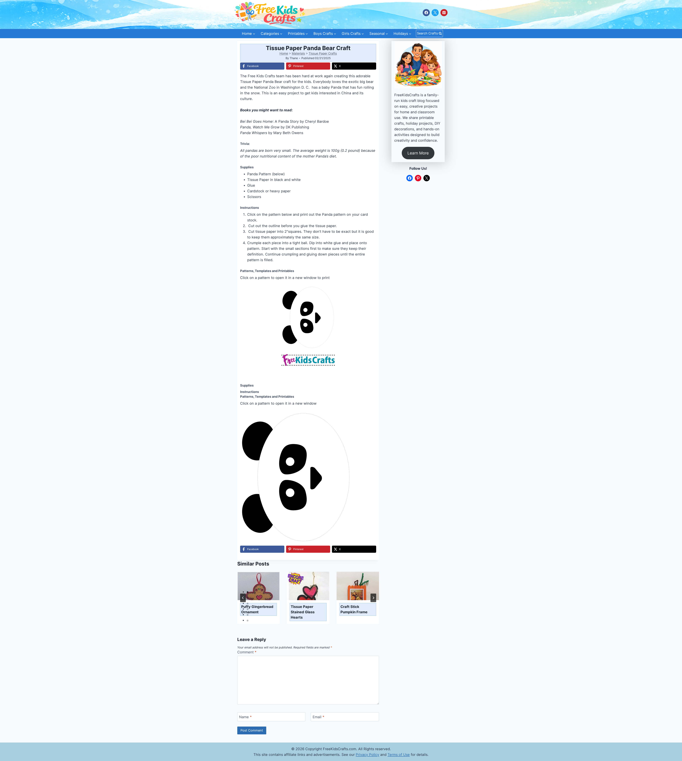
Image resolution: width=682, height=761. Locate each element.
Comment (246, 652)
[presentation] (258, 586)
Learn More (418, 153)
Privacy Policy (367, 754)
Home (284, 53)
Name (245, 717)
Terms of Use (399, 754)
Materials (298, 53)
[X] (435, 12)
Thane (294, 58)
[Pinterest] (444, 12)
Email (318, 717)
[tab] (247, 592)
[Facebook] (426, 12)
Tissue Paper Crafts (323, 53)
